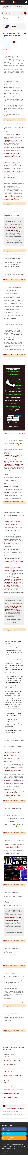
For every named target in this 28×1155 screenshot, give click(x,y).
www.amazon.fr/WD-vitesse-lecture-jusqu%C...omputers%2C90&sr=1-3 (14, 796)
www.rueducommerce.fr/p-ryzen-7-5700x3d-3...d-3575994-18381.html (13, 557)
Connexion (5, 119)
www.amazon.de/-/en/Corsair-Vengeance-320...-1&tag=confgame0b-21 (14, 485)
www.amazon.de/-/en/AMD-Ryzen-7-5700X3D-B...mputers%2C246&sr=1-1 (13, 141)
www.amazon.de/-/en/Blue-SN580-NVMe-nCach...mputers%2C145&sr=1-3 (13, 491)
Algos (5, 128)
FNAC (12, 230)
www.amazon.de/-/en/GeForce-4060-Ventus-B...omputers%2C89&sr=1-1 (13, 172)
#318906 (13, 258)
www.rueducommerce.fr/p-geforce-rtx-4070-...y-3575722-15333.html (13, 580)
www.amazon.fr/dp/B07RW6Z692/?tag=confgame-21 (12, 771)
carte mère (18, 134)
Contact (14, 1148)
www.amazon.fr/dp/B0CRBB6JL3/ (12, 586)
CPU (5, 87)
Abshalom (6, 49)
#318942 (13, 973)
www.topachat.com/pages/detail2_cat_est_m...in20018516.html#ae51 (14, 791)
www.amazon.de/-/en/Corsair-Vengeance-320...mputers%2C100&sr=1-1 (14, 154)
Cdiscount (7, 230)
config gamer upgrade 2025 (11, 1097)
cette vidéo (15, 467)
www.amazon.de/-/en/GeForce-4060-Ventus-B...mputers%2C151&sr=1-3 (13, 456)
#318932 (13, 892)
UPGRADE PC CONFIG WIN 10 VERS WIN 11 (13, 1090)
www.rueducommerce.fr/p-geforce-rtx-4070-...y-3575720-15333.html (13, 584)
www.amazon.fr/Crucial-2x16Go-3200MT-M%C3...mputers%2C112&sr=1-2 (13, 157)
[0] (14, 26)
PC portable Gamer (12, 1146)
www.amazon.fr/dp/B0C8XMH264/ (12, 521)
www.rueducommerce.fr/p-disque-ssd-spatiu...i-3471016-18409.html (13, 523)
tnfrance (14, 1108)
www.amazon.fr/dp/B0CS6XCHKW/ (12, 582)
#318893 (23, 47)
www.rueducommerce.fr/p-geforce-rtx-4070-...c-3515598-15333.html (13, 176)
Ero (23, 1108)
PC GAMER (4, 1146)
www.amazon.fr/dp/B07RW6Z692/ (12, 543)
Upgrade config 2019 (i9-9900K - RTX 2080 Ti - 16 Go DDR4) (13, 1076)
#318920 (13, 510)
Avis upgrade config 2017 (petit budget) (14, 1068)
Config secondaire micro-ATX (11, 1093)
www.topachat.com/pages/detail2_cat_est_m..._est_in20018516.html (14, 571)
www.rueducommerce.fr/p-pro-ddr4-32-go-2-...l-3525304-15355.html (14, 548)
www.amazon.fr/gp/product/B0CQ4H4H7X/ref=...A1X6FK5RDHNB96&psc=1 (14, 562)
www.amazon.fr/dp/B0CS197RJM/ (12, 577)
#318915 (13, 287)
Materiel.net (12, 227)
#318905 (13, 211)
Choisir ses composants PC (17, 1144)
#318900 (23, 127)
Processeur (17, 981)
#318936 (13, 948)
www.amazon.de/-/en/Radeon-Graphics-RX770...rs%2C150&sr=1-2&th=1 (13, 460)
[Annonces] (21, 13)
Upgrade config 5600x (9, 1086)
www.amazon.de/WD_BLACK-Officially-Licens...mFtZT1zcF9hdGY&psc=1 (13, 198)
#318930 (13, 808)
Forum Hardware (5, 1144)
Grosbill (10, 228)
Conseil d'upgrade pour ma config (12, 1060)
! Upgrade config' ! (8, 1071)
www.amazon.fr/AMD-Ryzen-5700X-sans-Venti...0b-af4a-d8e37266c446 (14, 754)
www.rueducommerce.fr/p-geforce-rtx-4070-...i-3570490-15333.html (13, 588)
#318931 (23, 840)
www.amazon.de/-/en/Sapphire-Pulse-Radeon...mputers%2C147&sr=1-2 (13, 464)
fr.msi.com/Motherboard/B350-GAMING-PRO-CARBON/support (12, 846)
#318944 (13, 1013)
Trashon (6, 435)
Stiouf (18, 211)
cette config (18, 497)
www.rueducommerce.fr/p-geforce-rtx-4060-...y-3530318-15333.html (13, 568)
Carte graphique (21, 1146)
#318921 (13, 637)
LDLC (17, 227)
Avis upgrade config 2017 (10, 1064)
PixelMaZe (19, 1108)
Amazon (7, 227)
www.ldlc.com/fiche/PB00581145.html (13, 334)
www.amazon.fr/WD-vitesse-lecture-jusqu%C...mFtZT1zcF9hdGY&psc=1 (13, 195)
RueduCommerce (17, 228)
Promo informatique (6, 1148)
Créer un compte (14, 119)
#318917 (23, 433)
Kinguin (16, 230)
